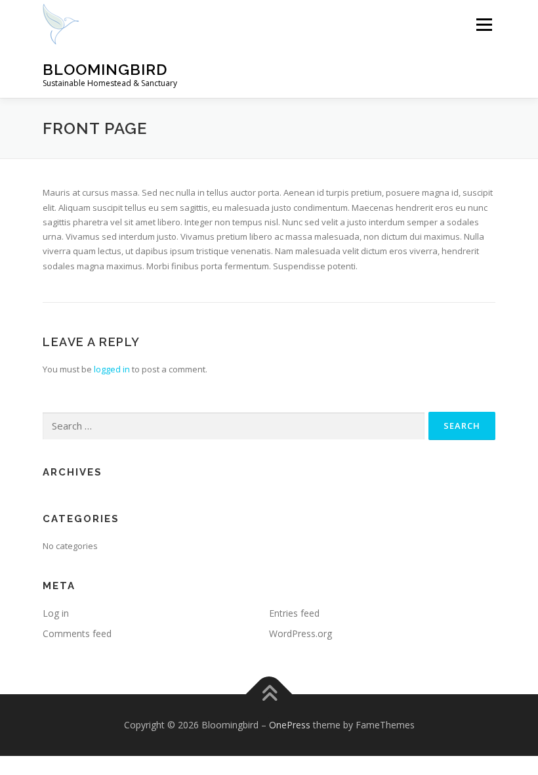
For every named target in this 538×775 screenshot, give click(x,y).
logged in (112, 369)
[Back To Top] (269, 694)
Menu (483, 24)
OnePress (289, 725)
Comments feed (77, 633)
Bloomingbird (105, 69)
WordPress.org (300, 633)
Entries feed (294, 613)
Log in (56, 613)
